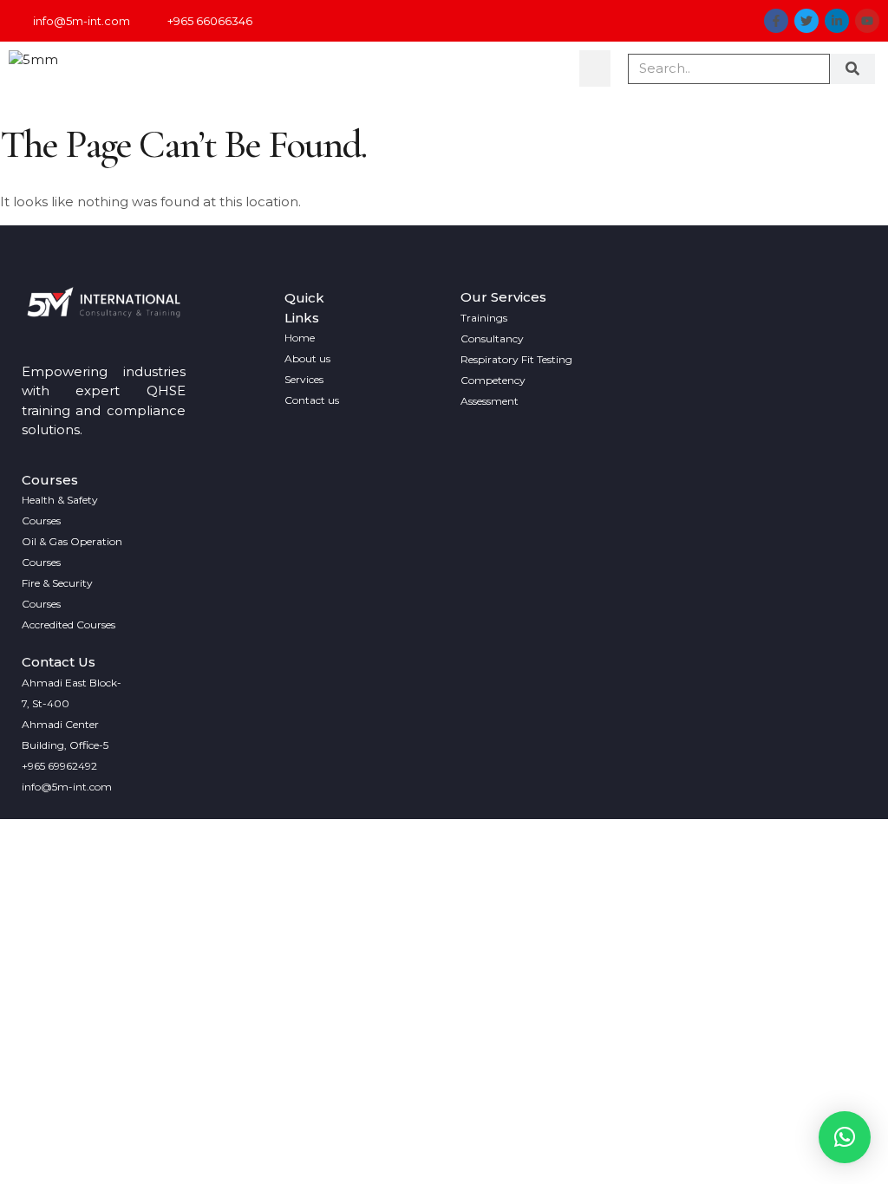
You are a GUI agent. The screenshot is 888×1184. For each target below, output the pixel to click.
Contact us (311, 400)
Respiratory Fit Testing (516, 359)
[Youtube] (867, 21)
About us (307, 358)
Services (303, 379)
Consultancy (492, 338)
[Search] (853, 69)
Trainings (483, 317)
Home (299, 337)
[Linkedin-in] (837, 21)
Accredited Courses (68, 624)
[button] (594, 68)
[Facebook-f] (776, 21)
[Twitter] (806, 21)
